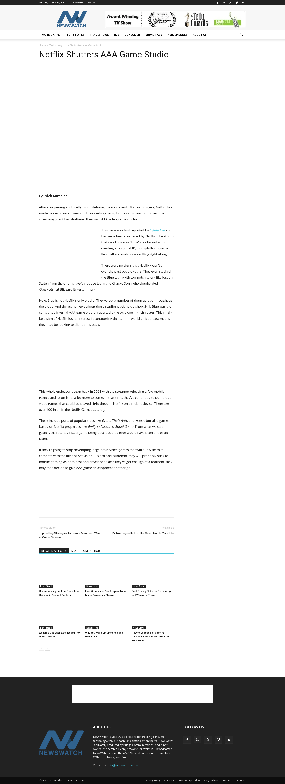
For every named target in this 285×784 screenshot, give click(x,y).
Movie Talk (153, 34)
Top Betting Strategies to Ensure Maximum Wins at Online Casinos (69, 535)
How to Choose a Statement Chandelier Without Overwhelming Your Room (151, 636)
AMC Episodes (177, 34)
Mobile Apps (51, 34)
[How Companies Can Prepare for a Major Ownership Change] (106, 573)
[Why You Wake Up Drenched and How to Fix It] (106, 614)
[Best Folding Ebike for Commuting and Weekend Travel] (153, 573)
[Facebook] (217, 2)
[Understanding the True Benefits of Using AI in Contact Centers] (60, 573)
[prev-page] (41, 648)
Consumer (132, 34)
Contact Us (77, 2)
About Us (200, 34)
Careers (90, 2)
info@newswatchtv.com (123, 765)
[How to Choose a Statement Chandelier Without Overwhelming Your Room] (153, 614)
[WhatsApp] (69, 71)
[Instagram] (224, 2)
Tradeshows (99, 34)
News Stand (46, 586)
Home (42, 45)
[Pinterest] (61, 71)
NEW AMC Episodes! (189, 780)
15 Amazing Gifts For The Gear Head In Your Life (142, 533)
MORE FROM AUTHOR (85, 551)
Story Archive (211, 780)
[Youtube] (243, 2)
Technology (55, 45)
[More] (79, 71)
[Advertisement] (106, 183)
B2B (116, 34)
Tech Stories (74, 34)
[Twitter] (230, 2)
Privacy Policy (153, 780)
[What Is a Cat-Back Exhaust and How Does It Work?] (60, 614)
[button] (241, 35)
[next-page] (47, 648)
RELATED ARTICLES (53, 551)
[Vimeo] (237, 2)
